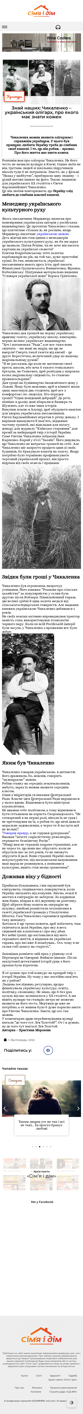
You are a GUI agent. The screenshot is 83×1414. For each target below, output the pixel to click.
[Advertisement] (41, 1256)
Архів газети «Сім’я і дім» (62, 1379)
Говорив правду (15, 833)
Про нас (19, 1387)
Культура (14, 96)
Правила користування (63, 1387)
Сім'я (12, 1080)
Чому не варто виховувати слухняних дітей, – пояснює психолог (41, 1125)
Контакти (36, 1391)
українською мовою (53, 234)
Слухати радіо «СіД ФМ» (63, 1391)
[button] (48, 1050)
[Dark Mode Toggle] (71, 1402)
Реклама (37, 1387)
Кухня (24, 1375)
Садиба (72, 1375)
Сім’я (39, 1375)
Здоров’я (55, 1375)
